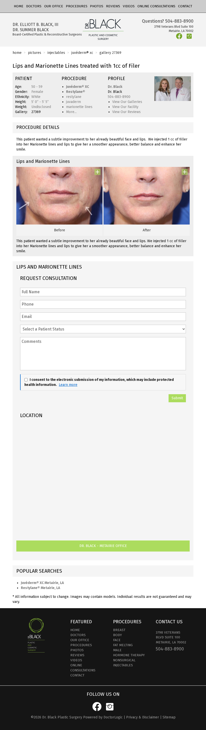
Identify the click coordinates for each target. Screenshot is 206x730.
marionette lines (79, 107)
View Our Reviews (126, 112)
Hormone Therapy (129, 655)
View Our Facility (125, 107)
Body (117, 635)
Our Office (53, 6)
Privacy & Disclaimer (142, 717)
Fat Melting (123, 645)
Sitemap (169, 717)
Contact (185, 6)
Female (37, 92)
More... (71, 112)
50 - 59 (36, 87)
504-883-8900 (179, 21)
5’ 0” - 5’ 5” (40, 102)
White (35, 97)
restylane (73, 97)
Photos (96, 6)
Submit (177, 398)
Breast (119, 630)
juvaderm (73, 102)
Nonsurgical (124, 660)
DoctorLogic (113, 717)
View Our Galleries (127, 102)
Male (117, 650)
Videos (129, 6)
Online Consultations (156, 6)
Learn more (68, 385)
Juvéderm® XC (82, 53)
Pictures (34, 53)
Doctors (33, 6)
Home (18, 6)
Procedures (76, 6)
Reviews (113, 6)
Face (117, 640)
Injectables (56, 53)
